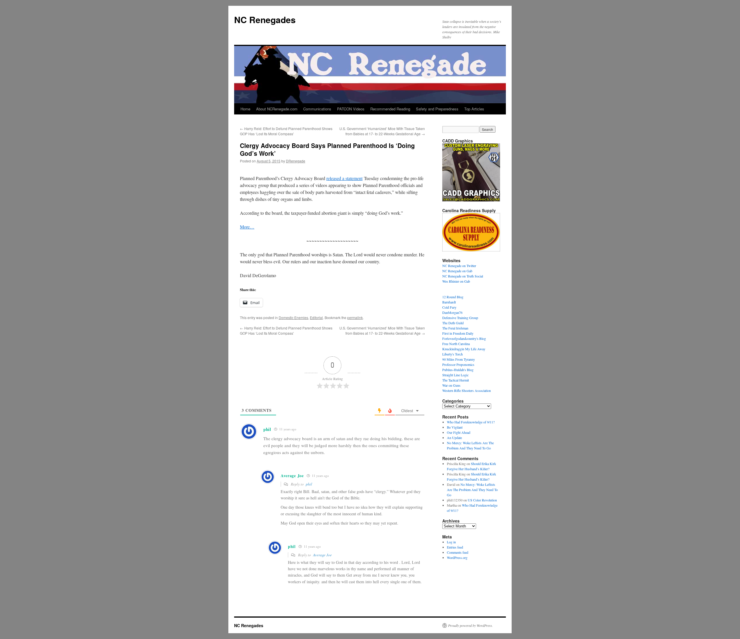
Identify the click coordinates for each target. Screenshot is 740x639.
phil (309, 484)
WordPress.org (457, 557)
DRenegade (295, 160)
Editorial (316, 317)
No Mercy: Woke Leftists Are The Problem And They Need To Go (472, 489)
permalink (355, 317)
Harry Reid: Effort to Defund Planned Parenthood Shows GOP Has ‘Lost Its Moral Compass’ (286, 131)
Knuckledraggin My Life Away (463, 349)
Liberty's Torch (452, 354)
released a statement (344, 178)
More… (247, 227)
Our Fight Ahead (458, 432)
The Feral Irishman (455, 328)
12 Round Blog (452, 297)
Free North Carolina (456, 343)
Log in (451, 542)
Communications (317, 109)
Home (245, 109)
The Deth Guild (453, 323)
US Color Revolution (482, 500)
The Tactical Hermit (455, 380)
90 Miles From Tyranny (458, 359)
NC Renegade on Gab (457, 270)
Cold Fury (449, 307)
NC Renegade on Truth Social (462, 276)
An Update (454, 437)
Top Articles (474, 109)
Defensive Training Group (460, 317)
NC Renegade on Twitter (459, 265)
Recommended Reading (390, 109)
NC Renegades (265, 19)
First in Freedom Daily (457, 333)
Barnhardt (449, 302)
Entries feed (455, 547)
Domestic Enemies (293, 317)
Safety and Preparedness (437, 109)
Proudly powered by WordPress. (470, 625)
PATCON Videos (351, 109)
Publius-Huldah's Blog (457, 369)
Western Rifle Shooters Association (466, 390)
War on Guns (451, 385)
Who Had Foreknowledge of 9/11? (471, 422)
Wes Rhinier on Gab (456, 281)
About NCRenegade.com (276, 109)
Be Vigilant (454, 427)
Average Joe (322, 554)
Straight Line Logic (455, 375)
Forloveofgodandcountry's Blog (464, 338)
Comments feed (457, 552)
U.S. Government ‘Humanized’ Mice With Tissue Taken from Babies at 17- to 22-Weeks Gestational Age (382, 131)
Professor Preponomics (458, 364)
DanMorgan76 (452, 312)
